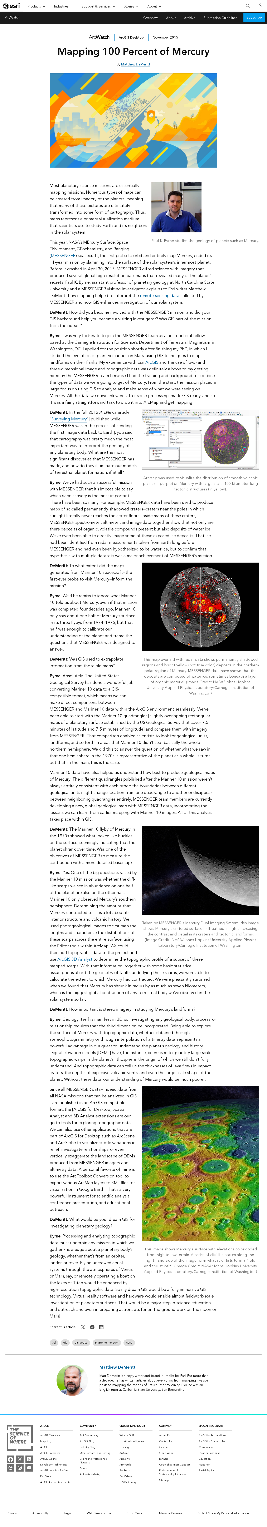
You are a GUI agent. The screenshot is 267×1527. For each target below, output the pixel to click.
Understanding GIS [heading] (133, 1426)
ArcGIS (151, 362)
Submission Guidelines (220, 18)
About (171, 18)
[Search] (248, 6)
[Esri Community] (10, 1468)
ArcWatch (12, 17)
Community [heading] (88, 1426)
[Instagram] (20, 1468)
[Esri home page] (11, 6)
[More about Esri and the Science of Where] (20, 1438)
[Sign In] (260, 6)
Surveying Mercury (69, 419)
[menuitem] (56, 1436)
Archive (189, 18)
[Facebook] (10, 1459)
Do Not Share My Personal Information (223, 1513)
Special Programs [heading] (211, 1426)
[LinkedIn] (29, 1459)
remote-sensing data (159, 295)
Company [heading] (165, 1426)
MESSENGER (63, 255)
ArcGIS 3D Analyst (74, 959)
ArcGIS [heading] (44, 1426)
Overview (150, 18)
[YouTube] (29, 1468)
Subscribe (254, 17)
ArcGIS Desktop (131, 37)
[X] (20, 1459)
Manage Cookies (170, 1513)
